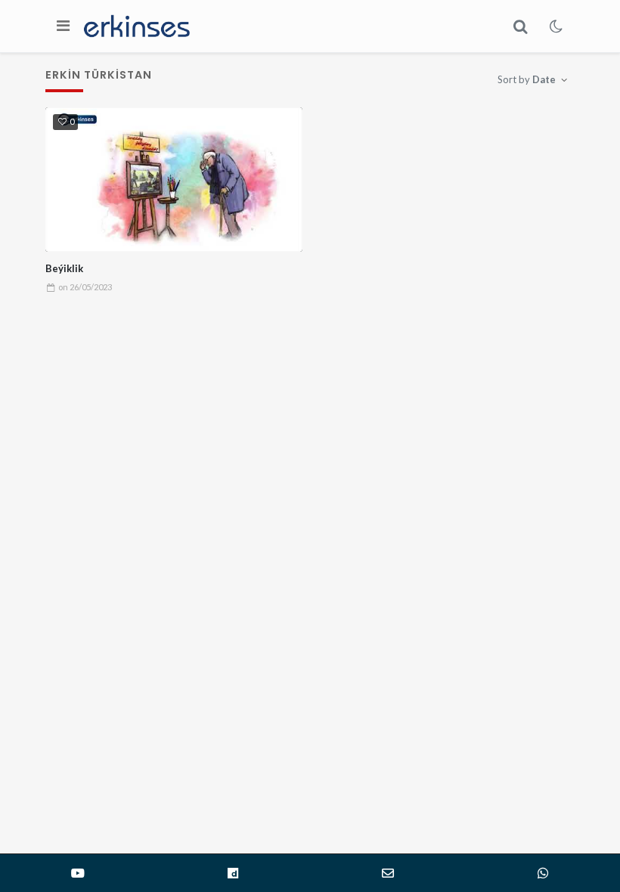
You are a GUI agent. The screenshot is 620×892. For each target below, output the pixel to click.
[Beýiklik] (174, 179)
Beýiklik (64, 268)
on (85, 287)
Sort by (527, 79)
